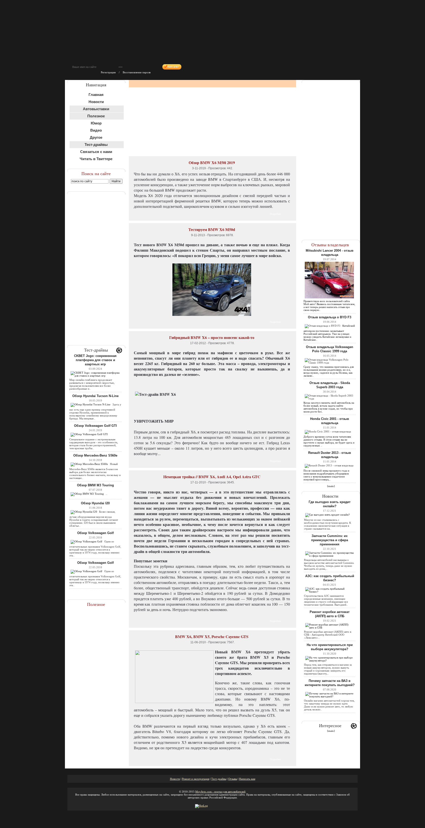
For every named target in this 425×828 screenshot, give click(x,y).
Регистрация (108, 72)
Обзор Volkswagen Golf (95, 533)
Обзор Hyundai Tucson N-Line (95, 396)
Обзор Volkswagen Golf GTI (95, 426)
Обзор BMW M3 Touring (95, 485)
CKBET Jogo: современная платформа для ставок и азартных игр (95, 360)
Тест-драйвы (218, 778)
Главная (96, 94)
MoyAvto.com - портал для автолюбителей (220, 791)
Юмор (96, 123)
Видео (96, 130)
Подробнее (275, 214)
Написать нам (247, 778)
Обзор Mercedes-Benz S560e (95, 455)
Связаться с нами (96, 152)
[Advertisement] (96, 265)
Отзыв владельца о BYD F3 (329, 317)
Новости (96, 102)
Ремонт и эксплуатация (195, 778)
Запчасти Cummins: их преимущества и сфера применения (329, 540)
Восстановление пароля (137, 72)
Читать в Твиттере (96, 159)
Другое (96, 137)
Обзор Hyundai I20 (95, 503)
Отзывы (232, 778)
